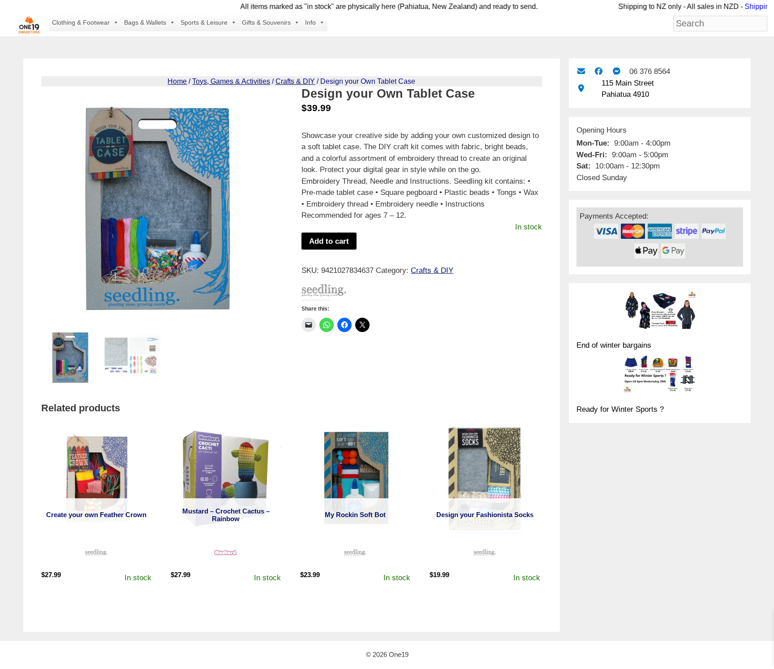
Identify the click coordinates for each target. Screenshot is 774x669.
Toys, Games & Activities (231, 81)
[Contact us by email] (581, 71)
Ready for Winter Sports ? (620, 409)
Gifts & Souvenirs (266, 22)
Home (177, 81)
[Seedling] (323, 292)
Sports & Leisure (204, 22)
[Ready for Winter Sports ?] (660, 375)
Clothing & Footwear (81, 22)
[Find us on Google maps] (581, 88)
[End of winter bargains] (660, 311)
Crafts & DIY (295, 81)
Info (310, 22)
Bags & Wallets (145, 22)
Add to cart (329, 241)
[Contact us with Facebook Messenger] (616, 71)
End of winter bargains (613, 345)
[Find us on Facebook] (598, 71)
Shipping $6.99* (747, 6)
